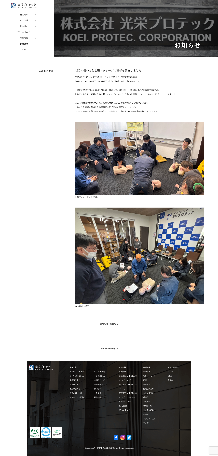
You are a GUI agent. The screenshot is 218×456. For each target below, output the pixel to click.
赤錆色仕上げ (99, 380)
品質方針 (146, 401)
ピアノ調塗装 (99, 371)
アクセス (24, 49)
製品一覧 (73, 367)
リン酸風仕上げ (100, 376)
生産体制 (146, 384)
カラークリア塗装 (77, 397)
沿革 (145, 380)
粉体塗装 (97, 397)
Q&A (170, 376)
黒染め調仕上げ (76, 393)
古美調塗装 (98, 384)
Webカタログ (24, 32)
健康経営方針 (148, 388)
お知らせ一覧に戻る (109, 323)
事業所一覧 (147, 406)
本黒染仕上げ (75, 388)
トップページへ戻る (109, 348)
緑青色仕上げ (75, 384)
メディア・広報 (149, 418)
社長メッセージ (149, 376)
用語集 (170, 380)
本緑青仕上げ (75, 380)
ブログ (145, 423)
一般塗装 (97, 393)
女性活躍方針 (148, 393)
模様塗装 (97, 388)
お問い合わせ (173, 367)
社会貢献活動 (148, 410)
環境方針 (146, 397)
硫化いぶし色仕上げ (78, 376)
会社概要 (146, 371)
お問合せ (24, 43)
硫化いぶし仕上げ (77, 371)
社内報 (145, 414)
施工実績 (122, 367)
